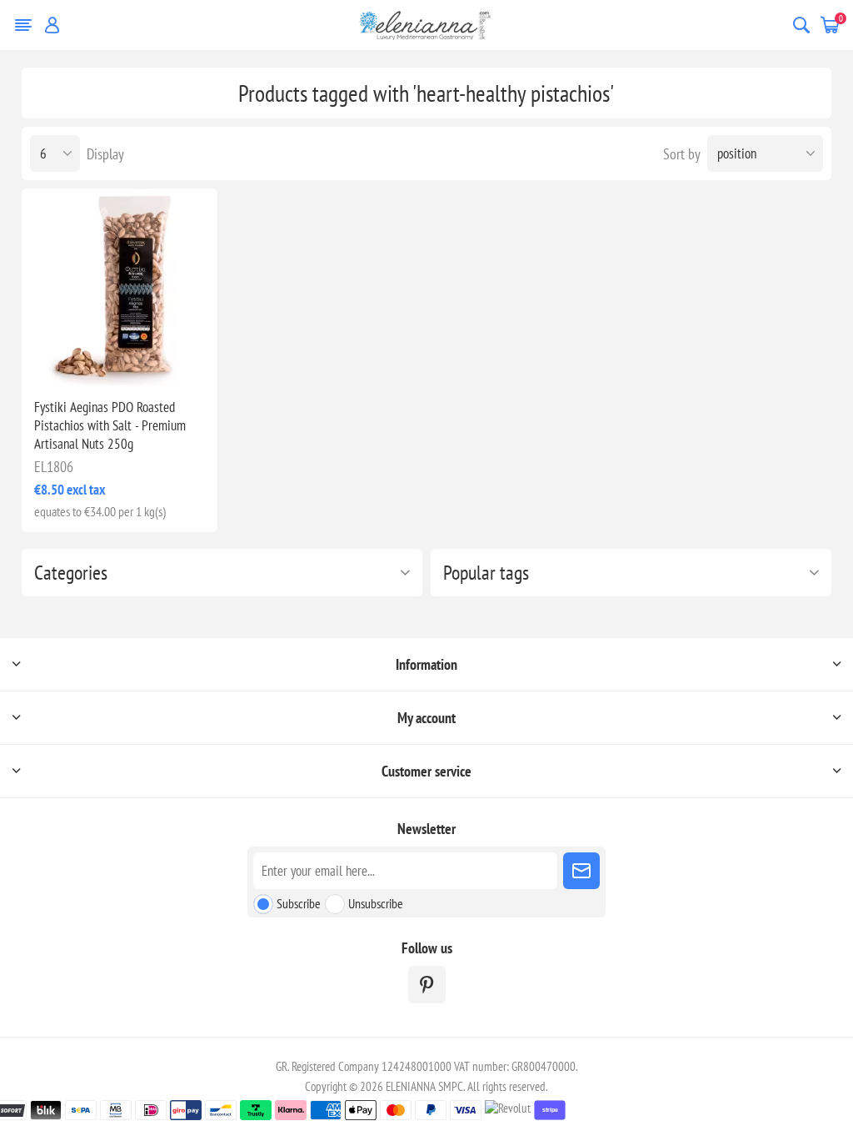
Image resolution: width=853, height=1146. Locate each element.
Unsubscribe (375, 903)
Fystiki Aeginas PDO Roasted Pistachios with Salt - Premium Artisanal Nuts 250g (110, 425)
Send (581, 870)
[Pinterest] (427, 984)
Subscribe (299, 903)
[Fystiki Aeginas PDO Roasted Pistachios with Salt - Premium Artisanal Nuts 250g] (120, 286)
